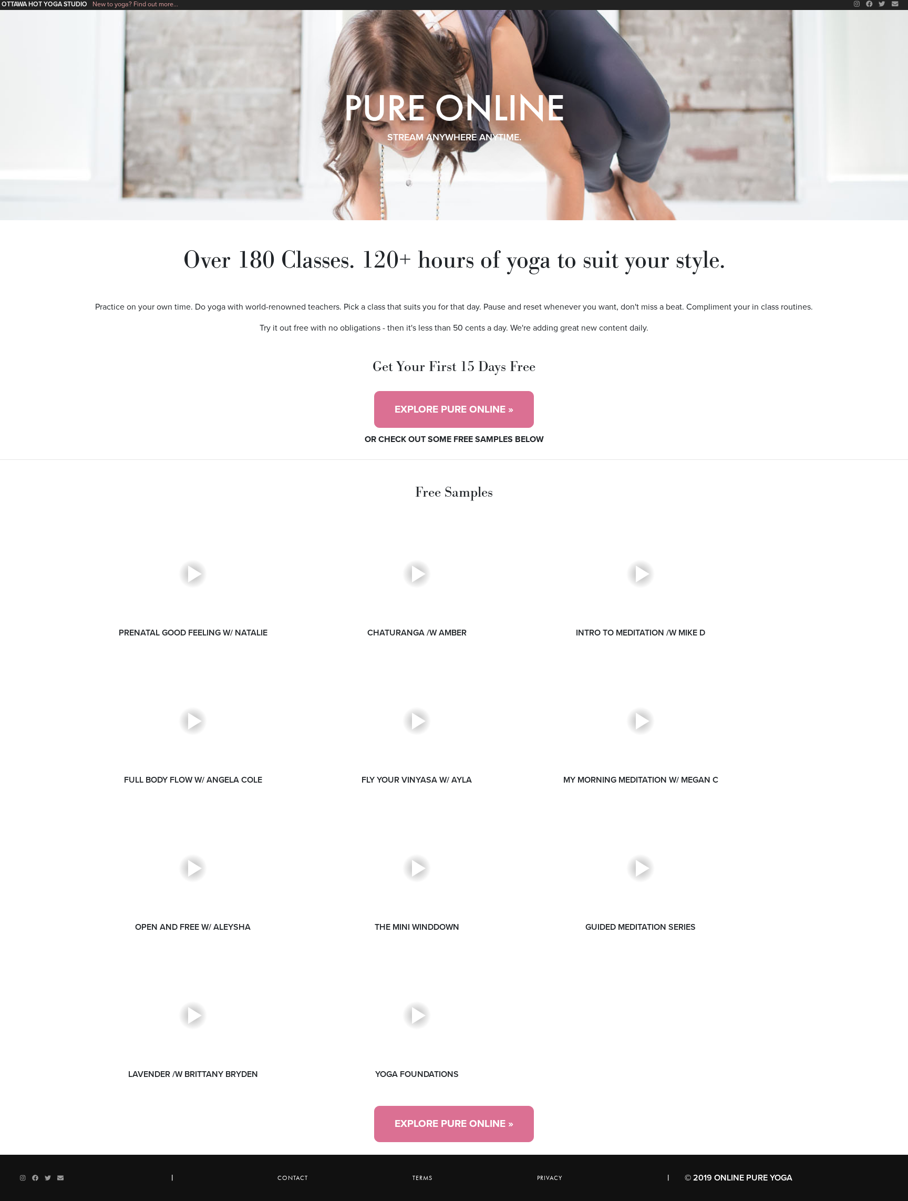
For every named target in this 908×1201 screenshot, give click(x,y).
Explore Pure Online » (454, 409)
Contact (292, 1178)
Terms (422, 1178)
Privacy (549, 1178)
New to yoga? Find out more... (135, 4)
